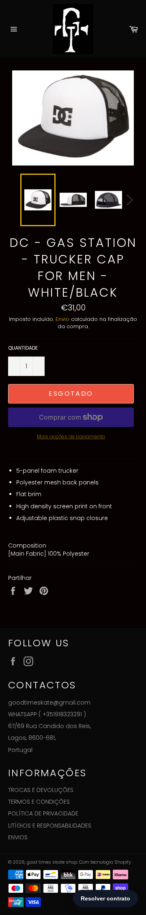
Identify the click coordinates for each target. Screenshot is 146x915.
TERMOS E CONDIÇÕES (39, 802)
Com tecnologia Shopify (105, 862)
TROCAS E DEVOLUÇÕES (40, 790)
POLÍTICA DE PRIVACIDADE (43, 813)
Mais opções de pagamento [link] (71, 436)
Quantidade (23, 348)
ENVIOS (18, 837)
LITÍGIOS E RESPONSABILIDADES (49, 826)
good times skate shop (52, 862)
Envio (62, 319)
